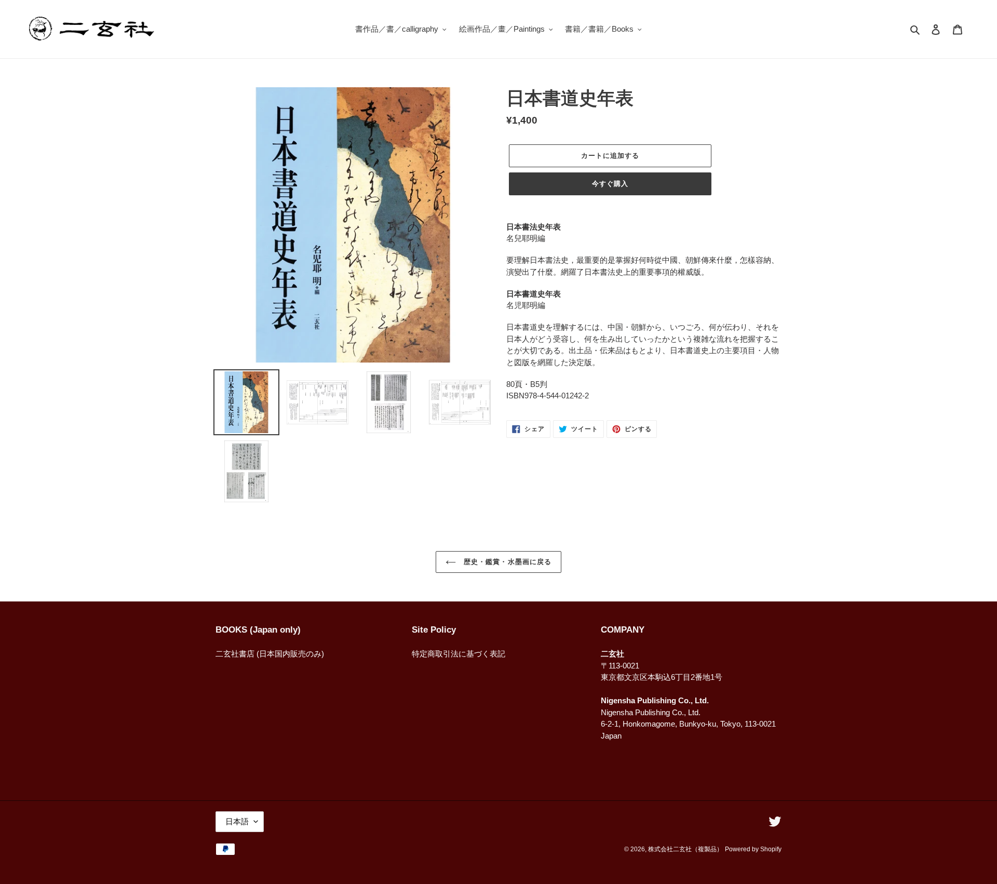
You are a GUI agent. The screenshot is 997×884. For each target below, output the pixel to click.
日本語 (237, 821)
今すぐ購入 (610, 183)
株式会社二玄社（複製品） (685, 849)
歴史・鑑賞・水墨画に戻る (506, 562)
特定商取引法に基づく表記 (458, 653)
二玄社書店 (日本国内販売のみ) (269, 653)
